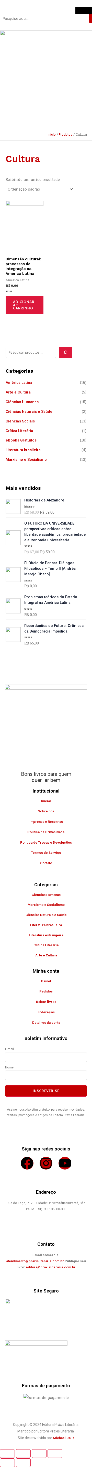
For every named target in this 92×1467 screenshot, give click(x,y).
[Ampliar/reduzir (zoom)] (7, 1453)
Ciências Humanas (22, 402)
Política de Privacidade (46, 832)
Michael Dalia (63, 1438)
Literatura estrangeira (46, 935)
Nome (9, 1067)
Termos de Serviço (46, 853)
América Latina (19, 382)
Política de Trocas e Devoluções (46, 842)
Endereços (46, 1012)
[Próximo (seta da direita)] (23, 1462)
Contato (46, 863)
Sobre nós (46, 811)
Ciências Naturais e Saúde (29, 411)
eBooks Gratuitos (21, 440)
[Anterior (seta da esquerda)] (7, 1462)
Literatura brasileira (23, 450)
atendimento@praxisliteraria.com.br (35, 1261)
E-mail (9, 1049)
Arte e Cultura (18, 392)
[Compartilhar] (39, 1453)
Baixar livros (46, 1002)
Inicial (46, 801)
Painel (46, 981)
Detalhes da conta (46, 1022)
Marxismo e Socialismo (26, 459)
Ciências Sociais (20, 421)
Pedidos (46, 991)
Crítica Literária (19, 431)
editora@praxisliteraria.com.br (51, 1267)
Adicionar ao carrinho (23, 305)
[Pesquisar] (65, 352)
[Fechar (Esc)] (55, 1453)
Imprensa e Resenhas (46, 822)
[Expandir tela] (23, 1453)
